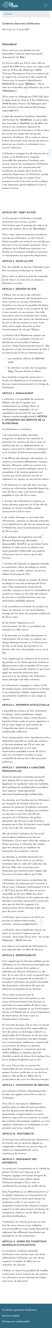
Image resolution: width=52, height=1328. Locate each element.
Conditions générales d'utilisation (19, 1310)
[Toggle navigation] (46, 5)
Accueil (8, 14)
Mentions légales (11, 1316)
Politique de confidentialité (16, 1321)
